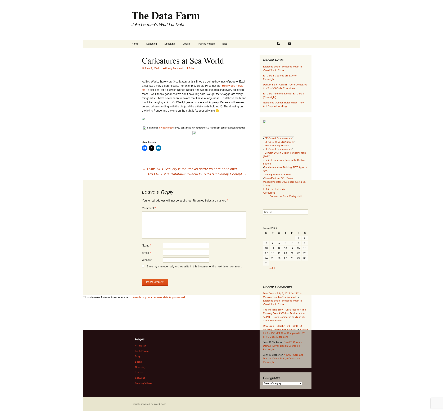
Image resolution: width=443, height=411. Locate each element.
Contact (139, 372)
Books (186, 43)
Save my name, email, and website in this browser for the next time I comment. (194, 266)
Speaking (169, 43)
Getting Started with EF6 (277, 174)
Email (146, 252)
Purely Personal (174, 68)
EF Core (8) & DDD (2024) (279, 141)
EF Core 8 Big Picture (276, 145)
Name (146, 245)
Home (135, 43)
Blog (224, 43)
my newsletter (166, 127)
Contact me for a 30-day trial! (286, 196)
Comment (149, 208)
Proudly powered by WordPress (149, 404)
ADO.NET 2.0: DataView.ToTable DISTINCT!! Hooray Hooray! (196, 174)
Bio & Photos (142, 351)
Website (147, 260)
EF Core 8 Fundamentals (278, 138)
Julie (191, 68)
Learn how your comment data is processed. (159, 297)
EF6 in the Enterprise (274, 189)
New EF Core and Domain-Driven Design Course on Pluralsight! (283, 346)
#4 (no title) (141, 345)
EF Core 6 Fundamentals (278, 149)
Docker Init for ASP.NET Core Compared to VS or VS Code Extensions (284, 317)
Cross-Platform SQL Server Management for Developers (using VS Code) (284, 182)
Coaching (151, 43)
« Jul (272, 268)
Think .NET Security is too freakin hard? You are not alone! (189, 169)
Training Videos (206, 43)
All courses (269, 192)
